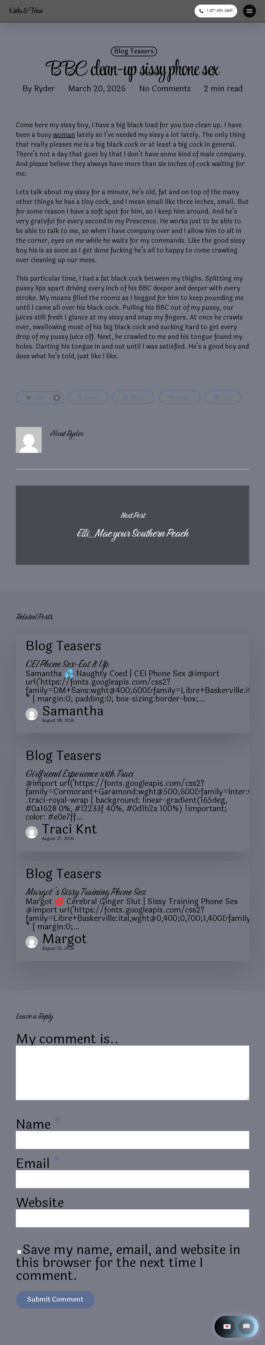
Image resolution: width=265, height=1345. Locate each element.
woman (64, 135)
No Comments (165, 89)
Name (38, 1125)
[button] (249, 11)
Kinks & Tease (26, 11)
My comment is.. (67, 1039)
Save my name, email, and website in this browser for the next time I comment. (128, 1263)
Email (38, 1164)
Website (40, 1203)
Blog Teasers (134, 51)
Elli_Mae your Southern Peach (132, 525)
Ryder (44, 89)
